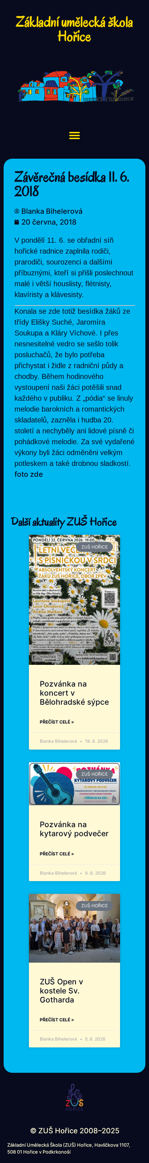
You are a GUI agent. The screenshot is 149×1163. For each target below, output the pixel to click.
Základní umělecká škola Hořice (74, 29)
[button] (74, 135)
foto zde (28, 474)
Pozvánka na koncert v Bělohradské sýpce (74, 692)
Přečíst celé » (57, 722)
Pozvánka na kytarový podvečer (74, 829)
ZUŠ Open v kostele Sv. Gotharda (61, 990)
